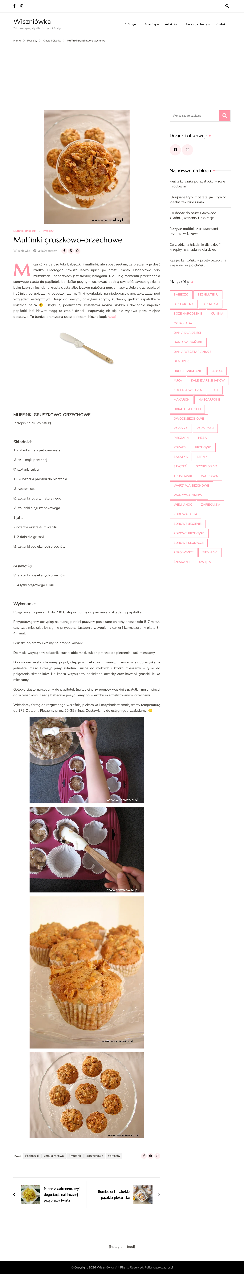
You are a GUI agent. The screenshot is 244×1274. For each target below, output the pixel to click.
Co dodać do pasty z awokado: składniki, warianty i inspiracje (193, 215)
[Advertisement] (122, 71)
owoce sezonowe (189, 419)
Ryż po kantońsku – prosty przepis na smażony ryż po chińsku (198, 262)
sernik (202, 457)
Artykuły (171, 24)
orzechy (115, 1156)
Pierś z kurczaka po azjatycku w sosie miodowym (197, 183)
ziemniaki (210, 552)
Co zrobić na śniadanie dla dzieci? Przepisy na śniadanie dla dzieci (195, 247)
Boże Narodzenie (188, 314)
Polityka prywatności (158, 1267)
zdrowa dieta (185, 514)
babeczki (33, 1156)
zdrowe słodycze (189, 543)
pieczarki (181, 438)
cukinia (217, 314)
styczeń (180, 466)
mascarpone (209, 400)
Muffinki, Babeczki (24, 231)
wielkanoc (183, 505)
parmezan (205, 428)
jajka (178, 380)
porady (180, 447)
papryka (181, 428)
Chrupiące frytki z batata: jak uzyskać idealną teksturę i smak (198, 199)
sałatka (181, 457)
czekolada (183, 323)
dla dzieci (182, 361)
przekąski (203, 447)
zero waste (183, 552)
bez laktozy (184, 304)
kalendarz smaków (208, 380)
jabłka (217, 371)
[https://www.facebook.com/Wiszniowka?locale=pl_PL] (175, 149)
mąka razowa (54, 1156)
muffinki (76, 1156)
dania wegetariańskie (192, 352)
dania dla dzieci (187, 333)
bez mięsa (210, 304)
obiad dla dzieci (187, 409)
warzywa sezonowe (191, 486)
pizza (202, 438)
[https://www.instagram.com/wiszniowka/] (187, 149)
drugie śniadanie (188, 371)
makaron (181, 400)
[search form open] (227, 6)
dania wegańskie (188, 342)
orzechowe (95, 1156)
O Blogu (130, 24)
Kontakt (221, 24)
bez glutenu (207, 294)
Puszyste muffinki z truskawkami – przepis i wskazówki (195, 231)
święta (205, 562)
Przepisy (150, 24)
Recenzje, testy (196, 24)
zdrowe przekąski (189, 533)
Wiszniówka (32, 21)
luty (215, 390)
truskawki (183, 476)
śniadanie (182, 562)
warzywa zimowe (189, 495)
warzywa (209, 476)
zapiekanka (210, 505)
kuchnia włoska (188, 390)
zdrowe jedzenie (187, 524)
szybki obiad (206, 466)
